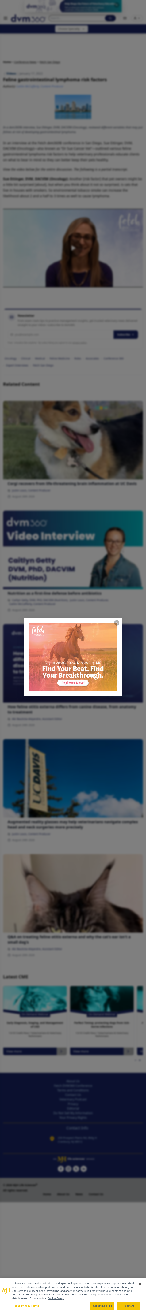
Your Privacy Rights (27, 1306)
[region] (73, 1296)
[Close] (140, 1284)
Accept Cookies (102, 1306)
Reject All (129, 1306)
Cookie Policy (56, 1298)
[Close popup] (116, 623)
